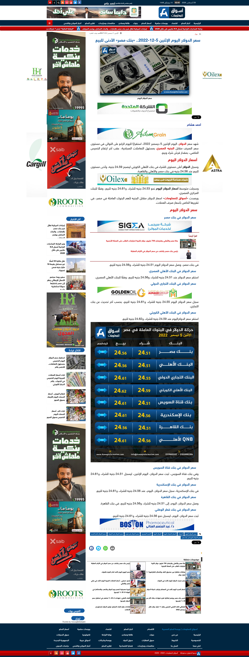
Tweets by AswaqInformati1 (74, 622)
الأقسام (150, 629)
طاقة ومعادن (124, 23)
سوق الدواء (128, 640)
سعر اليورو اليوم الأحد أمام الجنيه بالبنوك (116, 571)
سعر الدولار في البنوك (115, 534)
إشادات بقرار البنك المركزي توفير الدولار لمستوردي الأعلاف (112, 608)
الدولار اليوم (177, 159)
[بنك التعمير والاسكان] (66, 71)
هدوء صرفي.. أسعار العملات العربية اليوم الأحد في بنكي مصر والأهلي (110, 582)
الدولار (182, 143)
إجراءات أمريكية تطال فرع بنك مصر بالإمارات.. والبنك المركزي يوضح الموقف (138, 28)
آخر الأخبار (75, 219)
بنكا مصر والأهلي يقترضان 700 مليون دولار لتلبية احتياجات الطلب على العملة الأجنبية (142, 240)
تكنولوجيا (86, 634)
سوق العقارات (148, 640)
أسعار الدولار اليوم (170, 534)
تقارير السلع (90, 23)
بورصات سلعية (161, 23)
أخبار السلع (185, 23)
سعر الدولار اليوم (183, 209)
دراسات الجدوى (62, 645)
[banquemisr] (66, 126)
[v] (147, 525)
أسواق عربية (85, 640)
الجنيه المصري (165, 148)
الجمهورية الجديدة (61, 640)
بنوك (135, 23)
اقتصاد (174, 23)
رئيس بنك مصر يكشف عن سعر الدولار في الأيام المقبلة (154, 251)
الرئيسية (197, 23)
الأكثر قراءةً (74, 350)
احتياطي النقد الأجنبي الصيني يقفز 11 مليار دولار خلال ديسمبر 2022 (167, 608)
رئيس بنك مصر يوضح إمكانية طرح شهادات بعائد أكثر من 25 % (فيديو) (165, 599)
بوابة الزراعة (107, 634)
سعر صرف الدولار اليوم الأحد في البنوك (171, 580)
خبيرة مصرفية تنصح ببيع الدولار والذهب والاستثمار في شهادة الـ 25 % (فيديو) (111, 590)
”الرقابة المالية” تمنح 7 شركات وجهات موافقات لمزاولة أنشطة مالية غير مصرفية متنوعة (60, 28)
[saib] (66, 165)
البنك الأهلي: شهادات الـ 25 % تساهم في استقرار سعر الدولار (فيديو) (111, 599)
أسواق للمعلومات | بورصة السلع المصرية (180, 629)
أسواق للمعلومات (175, 197)
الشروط (175, 640)
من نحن (175, 634)
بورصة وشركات (105, 640)
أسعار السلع (146, 23)
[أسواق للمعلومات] (66, 202)
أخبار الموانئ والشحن (72, 23)
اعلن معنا (197, 645)
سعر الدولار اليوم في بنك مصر (191, 538)
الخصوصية (196, 640)
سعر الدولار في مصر (132, 534)
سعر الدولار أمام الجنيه (98, 534)
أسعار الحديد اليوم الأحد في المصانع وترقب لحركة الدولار (166, 589)
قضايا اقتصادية (126, 645)
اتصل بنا (174, 645)
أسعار (192, 159)
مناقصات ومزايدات (106, 23)
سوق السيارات (62, 634)
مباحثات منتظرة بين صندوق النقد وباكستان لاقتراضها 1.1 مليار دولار (165, 573)
